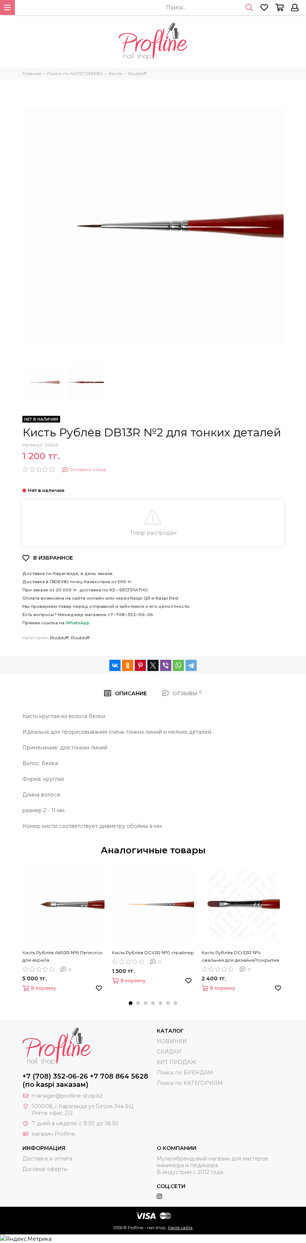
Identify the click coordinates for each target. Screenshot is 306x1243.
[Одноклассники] (127, 665)
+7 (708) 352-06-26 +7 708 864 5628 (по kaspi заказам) (85, 1080)
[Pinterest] (140, 665)
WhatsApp (78, 622)
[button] (130, 1003)
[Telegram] (191, 665)
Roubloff (59, 637)
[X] (153, 665)
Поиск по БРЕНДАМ (185, 1072)
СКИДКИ (169, 1051)
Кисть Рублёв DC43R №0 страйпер (153, 952)
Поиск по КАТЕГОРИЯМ (190, 1083)
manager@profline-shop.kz (67, 1095)
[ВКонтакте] (115, 665)
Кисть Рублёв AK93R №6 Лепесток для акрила (62, 956)
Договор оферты (45, 1169)
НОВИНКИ (172, 1041)
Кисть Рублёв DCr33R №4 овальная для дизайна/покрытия (240, 956)
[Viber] (165, 665)
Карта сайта (180, 1227)
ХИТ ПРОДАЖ (176, 1062)
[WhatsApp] (178, 665)
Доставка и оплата (47, 1158)
